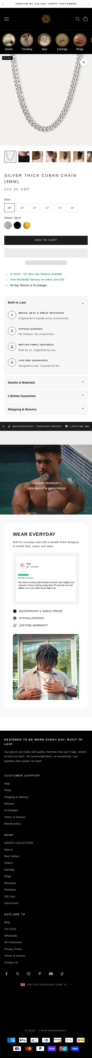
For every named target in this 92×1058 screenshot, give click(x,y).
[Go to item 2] (24, 157)
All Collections (13, 942)
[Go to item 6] (79, 157)
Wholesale (10, 935)
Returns (9, 803)
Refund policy (12, 823)
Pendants (10, 889)
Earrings (9, 869)
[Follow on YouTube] (51, 974)
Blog (7, 922)
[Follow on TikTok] (62, 974)
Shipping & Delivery (16, 797)
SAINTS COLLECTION (18, 842)
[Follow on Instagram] (29, 974)
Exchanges (11, 810)
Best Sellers (11, 856)
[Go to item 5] (65, 157)
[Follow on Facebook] (6, 974)
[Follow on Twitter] (17, 974)
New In (8, 849)
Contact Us (11, 962)
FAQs (7, 790)
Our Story (10, 928)
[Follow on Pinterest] (40, 974)
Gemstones (11, 903)
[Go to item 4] (51, 157)
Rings (7, 876)
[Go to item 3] (38, 157)
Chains (8, 862)
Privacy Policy (13, 949)
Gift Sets (9, 896)
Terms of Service (14, 817)
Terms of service (14, 955)
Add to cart (46, 240)
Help (7, 783)
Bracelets (10, 883)
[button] (46, 253)
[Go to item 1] (10, 157)
